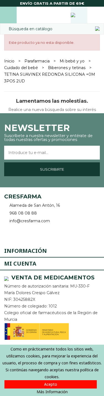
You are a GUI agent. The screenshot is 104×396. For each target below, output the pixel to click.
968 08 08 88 (23, 213)
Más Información (52, 391)
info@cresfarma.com (29, 220)
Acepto (50, 384)
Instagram (24, 234)
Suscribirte (52, 169)
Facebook (9, 234)
